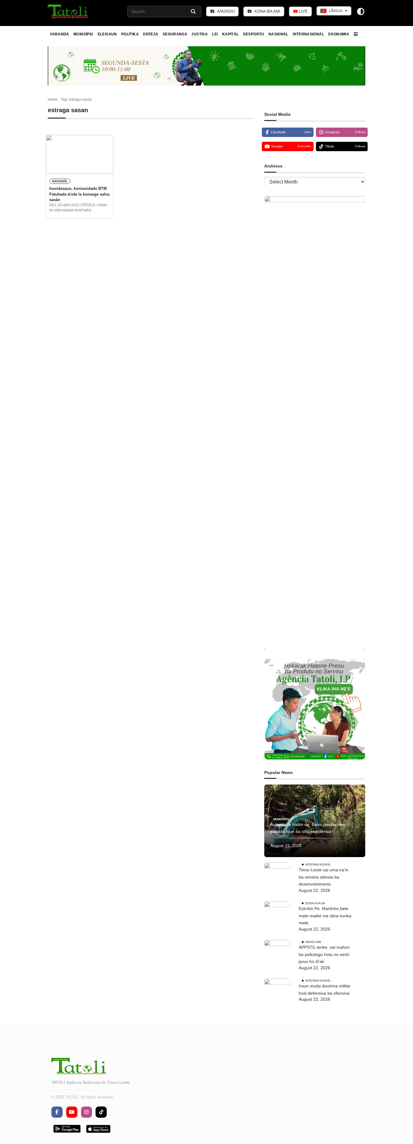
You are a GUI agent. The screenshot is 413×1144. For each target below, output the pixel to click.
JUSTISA (199, 34)
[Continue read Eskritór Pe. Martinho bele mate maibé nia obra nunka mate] (277, 914)
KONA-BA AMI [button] (266, 11)
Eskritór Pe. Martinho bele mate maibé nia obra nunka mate (325, 915)
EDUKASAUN (315, 903)
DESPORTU (253, 34)
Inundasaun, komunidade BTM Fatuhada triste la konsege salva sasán (79, 194)
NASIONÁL (278, 34)
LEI (215, 34)
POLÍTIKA (130, 34)
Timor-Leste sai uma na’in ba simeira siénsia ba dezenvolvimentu (323, 877)
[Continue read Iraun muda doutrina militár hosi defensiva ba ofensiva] (277, 992)
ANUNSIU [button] (225, 11)
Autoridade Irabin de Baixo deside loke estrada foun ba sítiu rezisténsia (307, 828)
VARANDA (59, 34)
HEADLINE (313, 942)
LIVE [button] (303, 11)
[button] (68, 11)
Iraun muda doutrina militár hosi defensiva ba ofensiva (324, 989)
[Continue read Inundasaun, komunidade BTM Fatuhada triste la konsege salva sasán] (79, 154)
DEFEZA (150, 34)
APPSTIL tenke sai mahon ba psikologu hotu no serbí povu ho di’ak (324, 954)
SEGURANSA (175, 34)
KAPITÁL (230, 34)
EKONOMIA (338, 34)
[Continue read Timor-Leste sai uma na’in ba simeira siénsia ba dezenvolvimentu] (277, 876)
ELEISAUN (107, 34)
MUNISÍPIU (83, 34)
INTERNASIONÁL (308, 34)
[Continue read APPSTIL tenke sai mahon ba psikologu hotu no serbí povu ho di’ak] (277, 953)
